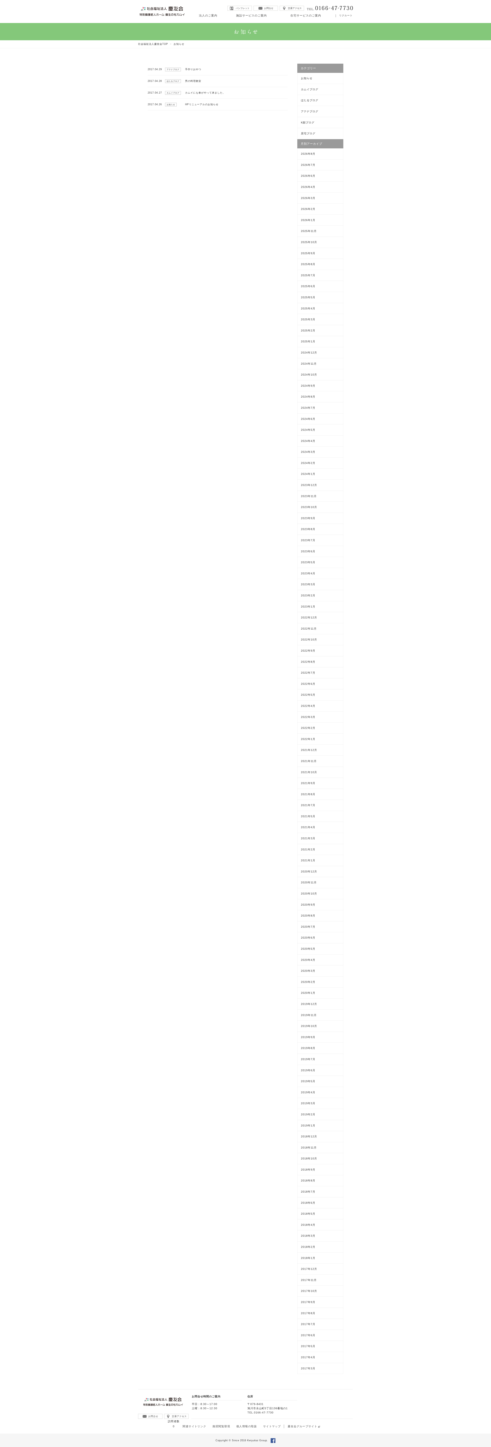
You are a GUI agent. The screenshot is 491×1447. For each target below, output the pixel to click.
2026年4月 (308, 186)
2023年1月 (308, 606)
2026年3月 (308, 198)
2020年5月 (308, 948)
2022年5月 (308, 694)
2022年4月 (308, 705)
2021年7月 (308, 805)
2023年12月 (309, 485)
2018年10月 (309, 1158)
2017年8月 (308, 1313)
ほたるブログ (309, 100)
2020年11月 (309, 882)
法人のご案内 (208, 15)
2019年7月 (308, 1059)
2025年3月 (308, 319)
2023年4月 (308, 573)
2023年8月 (308, 529)
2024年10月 (309, 374)
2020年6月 (308, 937)
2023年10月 (309, 507)
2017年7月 (308, 1324)
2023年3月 (308, 584)
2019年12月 (309, 1004)
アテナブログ (309, 111)
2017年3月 (308, 1368)
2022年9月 (308, 650)
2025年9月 (308, 253)
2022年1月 (308, 739)
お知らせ (306, 78)
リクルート (346, 15)
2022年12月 (309, 617)
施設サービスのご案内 (251, 15)
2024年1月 (308, 473)
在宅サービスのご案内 (305, 15)
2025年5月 (308, 297)
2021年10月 (309, 772)
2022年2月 (308, 727)
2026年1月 (308, 220)
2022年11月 (309, 628)
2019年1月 (308, 1125)
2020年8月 (308, 915)
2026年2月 (308, 208)
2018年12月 (309, 1136)
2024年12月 (309, 352)
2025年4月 (308, 308)
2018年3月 (308, 1235)
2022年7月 (308, 672)
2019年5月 (308, 1081)
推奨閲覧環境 (221, 1426)
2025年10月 (309, 242)
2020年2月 (308, 981)
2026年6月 (308, 175)
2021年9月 (308, 783)
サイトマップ (272, 1426)
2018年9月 (308, 1169)
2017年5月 (308, 1346)
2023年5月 (308, 562)
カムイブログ (309, 89)
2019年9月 (308, 1037)
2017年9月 (308, 1302)
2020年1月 (308, 992)
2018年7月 (308, 1191)
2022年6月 (308, 683)
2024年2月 (308, 463)
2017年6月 (308, 1335)
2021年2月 (308, 849)
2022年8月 (308, 661)
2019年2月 (308, 1114)
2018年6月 (308, 1202)
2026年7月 (308, 164)
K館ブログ (307, 122)
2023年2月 (308, 595)
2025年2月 (308, 330)
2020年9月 (308, 904)
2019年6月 (308, 1070)
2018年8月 (308, 1180)
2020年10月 (309, 893)
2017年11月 (309, 1280)
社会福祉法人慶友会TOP (153, 44)
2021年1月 (308, 860)
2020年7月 (308, 926)
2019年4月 (308, 1092)
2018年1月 (308, 1258)
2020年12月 (309, 871)
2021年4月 (308, 827)
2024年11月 (309, 363)
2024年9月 (308, 385)
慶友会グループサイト (302, 1426)
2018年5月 (308, 1213)
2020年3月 (308, 970)
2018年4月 (308, 1224)
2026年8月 (308, 153)
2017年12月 (309, 1268)
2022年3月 (308, 717)
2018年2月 (308, 1246)
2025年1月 (308, 341)
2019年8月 (308, 1048)
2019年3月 (308, 1103)
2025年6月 (308, 286)
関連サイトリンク (194, 1426)
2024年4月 (308, 440)
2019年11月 (309, 1015)
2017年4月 (308, 1357)
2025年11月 (309, 231)
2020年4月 (308, 959)
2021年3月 (308, 838)
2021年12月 (309, 749)
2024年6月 (308, 418)
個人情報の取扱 (246, 1426)
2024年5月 (308, 429)
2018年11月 (309, 1147)
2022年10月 (309, 639)
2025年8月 (308, 264)
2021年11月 (309, 761)
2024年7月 (308, 407)
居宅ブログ (308, 133)
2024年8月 (308, 396)
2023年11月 (309, 496)
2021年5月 (308, 816)
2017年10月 (309, 1290)
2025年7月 (308, 275)
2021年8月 (308, 794)
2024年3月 (308, 451)
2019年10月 (309, 1026)
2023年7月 (308, 540)
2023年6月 (308, 551)
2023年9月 (308, 518)
